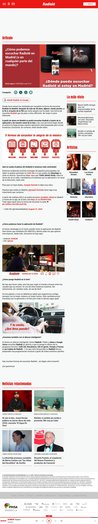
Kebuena (82, 507)
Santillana (46, 504)
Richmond (27, 510)
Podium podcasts (45, 510)
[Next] (61, 521)
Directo (90, 4)
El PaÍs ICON (54, 510)
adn (77, 504)
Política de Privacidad (64, 495)
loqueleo (70, 510)
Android (14, 238)
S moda (61, 510)
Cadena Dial (61, 507)
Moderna (36, 510)
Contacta (13, 495)
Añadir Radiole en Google (18, 100)
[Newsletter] (13, 4)
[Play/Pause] (49, 521)
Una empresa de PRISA (11, 505)
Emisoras (21, 495)
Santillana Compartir (56, 504)
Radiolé (13, 113)
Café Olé (30, 173)
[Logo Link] (49, 4)
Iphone (10, 241)
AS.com (70, 504)
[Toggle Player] (95, 521)
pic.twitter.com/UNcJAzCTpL (14, 204)
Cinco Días (54, 507)
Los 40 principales (37, 504)
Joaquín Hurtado (30, 185)
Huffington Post (30, 507)
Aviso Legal (30, 495)
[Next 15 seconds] (55, 521)
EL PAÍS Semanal (68, 507)
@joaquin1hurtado (36, 190)
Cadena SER (64, 504)
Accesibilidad (39, 495)
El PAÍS (28, 504)
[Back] (36, 521)
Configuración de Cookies (80, 495)
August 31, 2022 (35, 209)
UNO (41, 507)
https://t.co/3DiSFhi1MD (41, 199)
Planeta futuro (75, 507)
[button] (4, 4)
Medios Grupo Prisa (11, 510)
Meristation (79, 510)
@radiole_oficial (47, 197)
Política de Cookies (51, 495)
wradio (46, 507)
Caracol (83, 504)
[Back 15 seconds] (42, 521)
